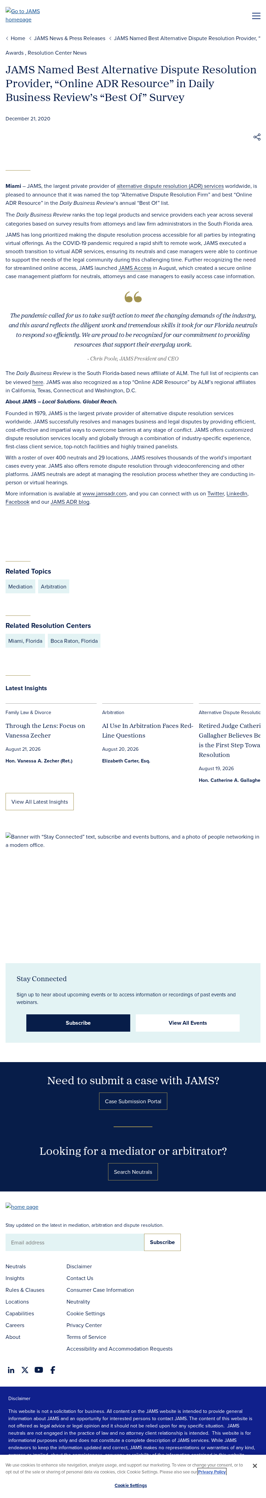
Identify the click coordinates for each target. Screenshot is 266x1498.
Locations (17, 1301)
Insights (15, 1278)
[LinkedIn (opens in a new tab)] (11, 1370)
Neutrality (78, 1301)
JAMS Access (134, 268)
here (37, 382)
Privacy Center (84, 1325)
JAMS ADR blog (70, 501)
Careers (15, 1325)
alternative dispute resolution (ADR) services (170, 186)
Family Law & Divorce (28, 712)
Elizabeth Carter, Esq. (126, 760)
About (13, 1337)
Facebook (17, 501)
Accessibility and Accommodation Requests (119, 1348)
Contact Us (79, 1278)
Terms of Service (86, 1337)
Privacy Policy (212, 1472)
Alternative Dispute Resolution (231, 712)
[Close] (255, 1465)
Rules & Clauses (25, 1290)
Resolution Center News (57, 52)
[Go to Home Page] (25, 1206)
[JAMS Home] (33, 15)
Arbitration (113, 712)
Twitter (215, 493)
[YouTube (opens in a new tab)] (39, 1370)
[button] (257, 138)
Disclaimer (79, 1266)
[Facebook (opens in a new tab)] (53, 1370)
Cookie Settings (85, 1313)
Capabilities (20, 1313)
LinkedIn (237, 493)
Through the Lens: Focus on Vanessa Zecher (45, 730)
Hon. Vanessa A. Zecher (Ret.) (39, 760)
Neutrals (16, 1266)
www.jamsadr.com (104, 493)
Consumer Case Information (100, 1290)
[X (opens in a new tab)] (24, 1370)
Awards (15, 52)
